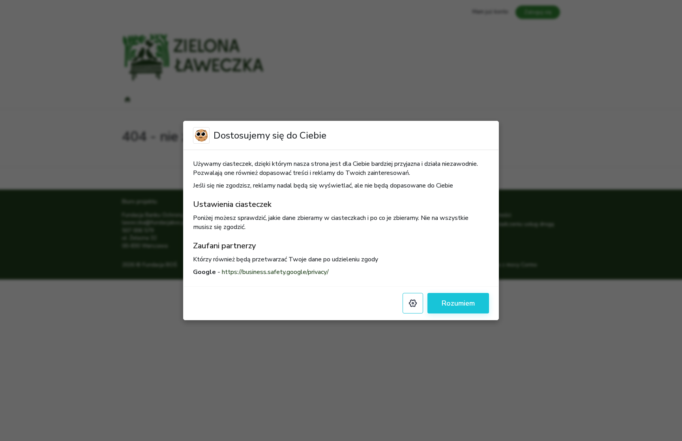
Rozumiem (458, 303)
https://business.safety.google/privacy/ (275, 272)
